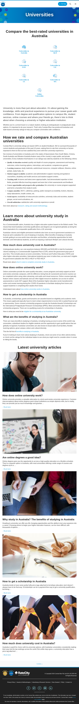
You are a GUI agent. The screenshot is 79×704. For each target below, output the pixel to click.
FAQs (62, 682)
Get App (63, 4)
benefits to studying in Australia (27, 331)
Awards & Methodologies (24, 682)
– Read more (6, 407)
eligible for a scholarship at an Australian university (42, 311)
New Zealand (56, 682)
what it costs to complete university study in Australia (35, 262)
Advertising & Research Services (41, 682)
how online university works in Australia (35, 289)
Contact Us (69, 682)
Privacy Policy (11, 682)
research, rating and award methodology (32, 206)
